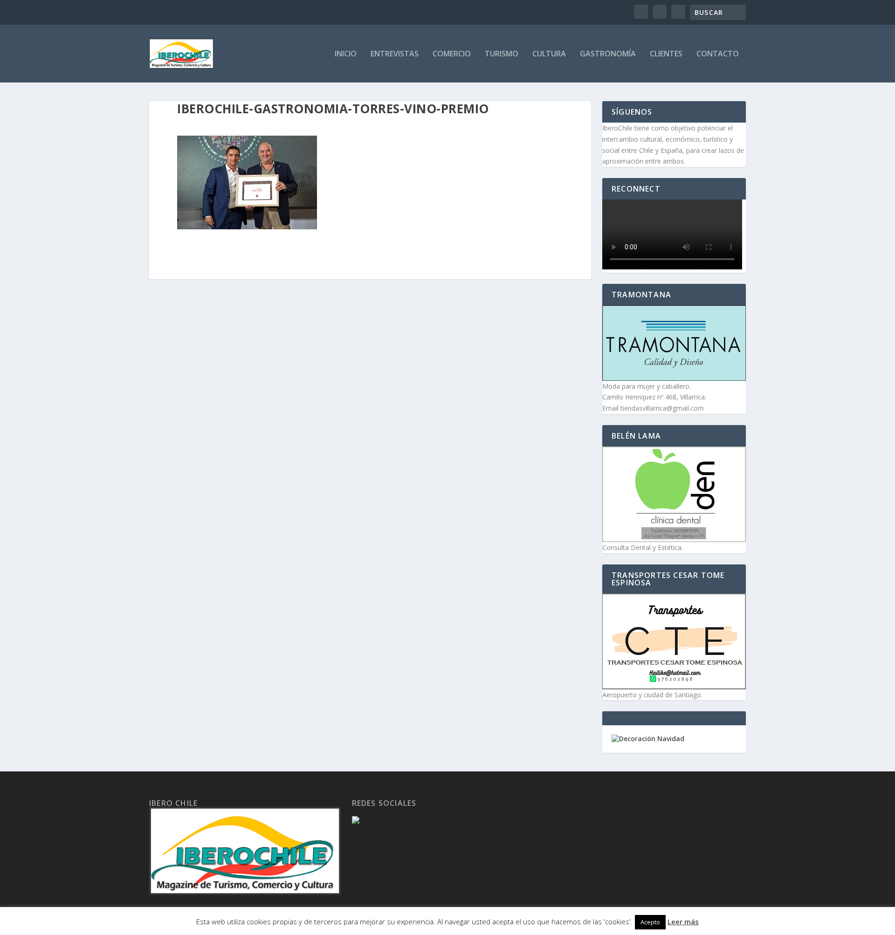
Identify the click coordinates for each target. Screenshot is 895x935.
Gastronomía (608, 54)
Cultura (549, 54)
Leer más (683, 921)
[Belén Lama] (674, 494)
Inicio (346, 54)
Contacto (717, 54)
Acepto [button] (650, 922)
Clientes (666, 54)
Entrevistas (395, 54)
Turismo (501, 54)
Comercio (452, 54)
